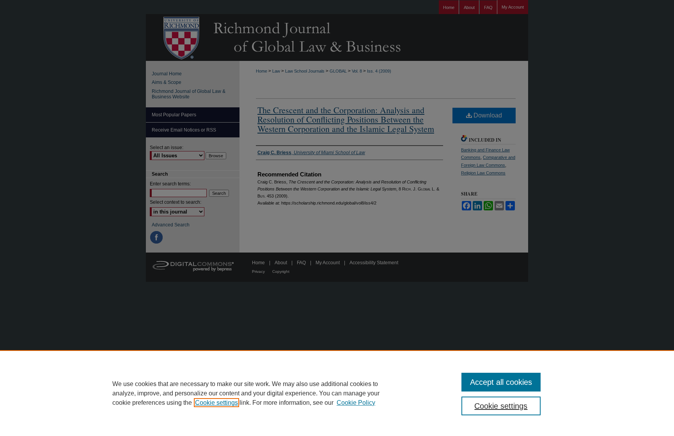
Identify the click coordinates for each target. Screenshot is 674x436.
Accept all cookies (501, 382)
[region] (337, 393)
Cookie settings (216, 402)
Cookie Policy (356, 402)
